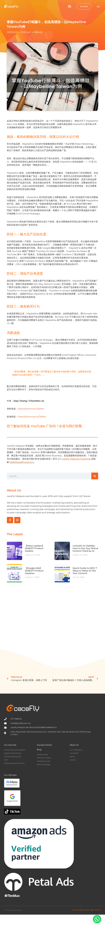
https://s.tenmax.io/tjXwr (31, 408)
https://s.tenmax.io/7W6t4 (32, 416)
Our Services (10, 745)
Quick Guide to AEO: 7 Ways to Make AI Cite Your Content (85, 571)
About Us (74, 745)
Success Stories (44, 745)
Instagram (86, 910)
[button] (69, 6)
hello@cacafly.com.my (22, 462)
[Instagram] (17, 520)
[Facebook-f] (10, 520)
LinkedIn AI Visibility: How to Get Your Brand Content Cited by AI (85, 548)
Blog (39, 749)
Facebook (76, 910)
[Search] (94, 476)
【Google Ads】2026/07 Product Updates (34, 571)
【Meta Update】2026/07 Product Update (34, 548)
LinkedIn (97, 910)
